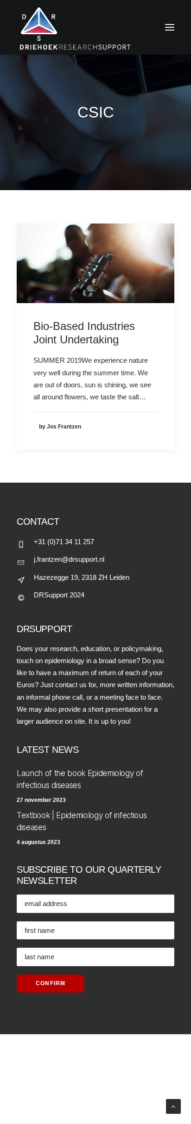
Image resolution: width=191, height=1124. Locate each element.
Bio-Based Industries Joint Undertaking (84, 333)
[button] (95, 263)
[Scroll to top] (173, 1106)
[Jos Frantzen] (95, 27)
